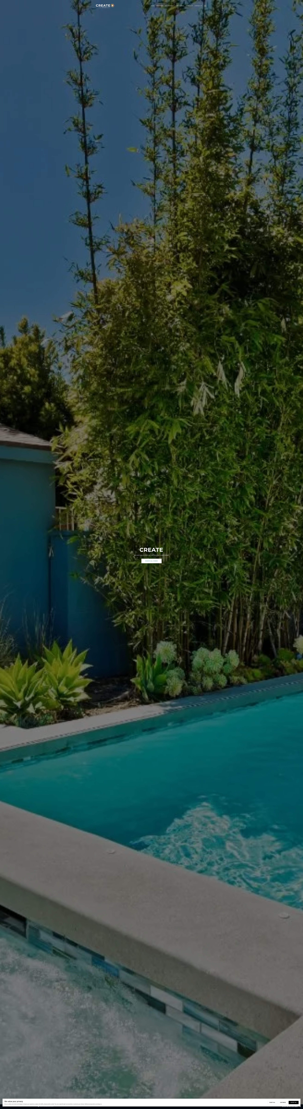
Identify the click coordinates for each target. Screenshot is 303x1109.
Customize (283, 1102)
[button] (291, 1106)
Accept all (294, 1102)
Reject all (272, 1102)
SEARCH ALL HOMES (151, 561)
